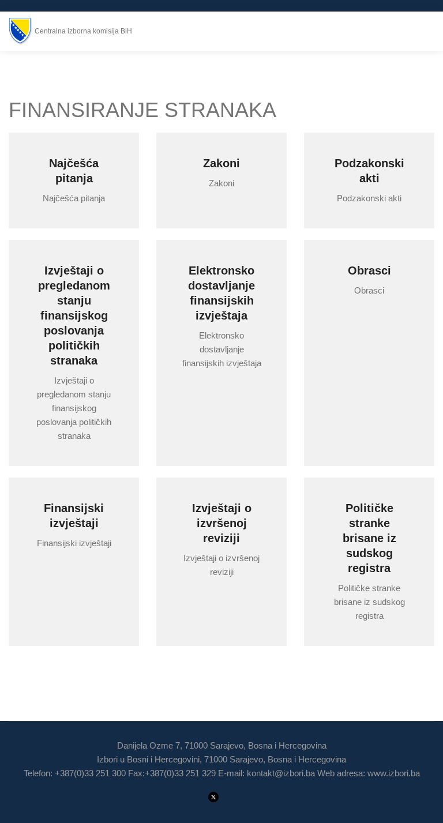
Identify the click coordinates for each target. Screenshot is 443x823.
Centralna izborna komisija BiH (83, 31)
